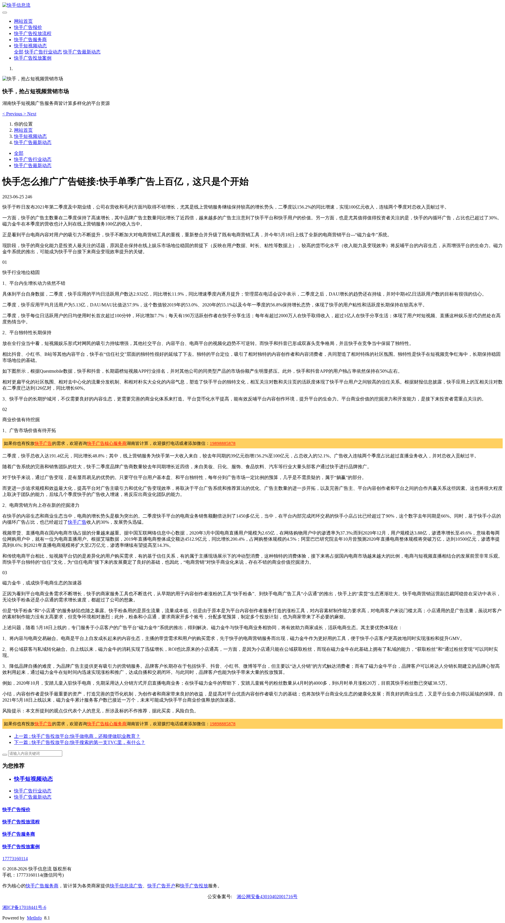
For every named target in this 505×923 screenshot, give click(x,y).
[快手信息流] (252, 5)
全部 (18, 51)
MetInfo (34, 917)
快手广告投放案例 (32, 57)
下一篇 (79, 742)
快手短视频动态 (30, 45)
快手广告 (43, 443)
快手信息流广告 (126, 885)
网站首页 (23, 21)
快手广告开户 (161, 885)
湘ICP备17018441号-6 (24, 907)
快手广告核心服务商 (107, 443)
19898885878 (223, 443)
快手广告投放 (194, 885)
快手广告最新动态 (82, 51)
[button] (12, 113)
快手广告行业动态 (43, 51)
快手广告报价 (28, 27)
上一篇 (77, 736)
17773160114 (15, 858)
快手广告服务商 (30, 39)
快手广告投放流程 (32, 33)
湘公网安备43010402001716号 (267, 896)
